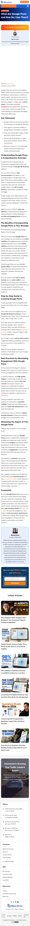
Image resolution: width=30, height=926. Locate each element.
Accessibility (26, 915)
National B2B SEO (8, 877)
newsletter (4, 395)
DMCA (20, 916)
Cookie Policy (3, 915)
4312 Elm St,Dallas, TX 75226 (9, 836)
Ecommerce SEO (7, 874)
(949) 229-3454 (24, 2)
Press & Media (7, 857)
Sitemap (22, 909)
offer (10, 501)
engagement (14, 146)
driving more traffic (10, 479)
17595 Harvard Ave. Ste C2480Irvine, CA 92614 (13, 810)
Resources (6, 896)
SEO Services (6, 871)
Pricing (5, 891)
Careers (16, 909)
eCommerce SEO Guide (9, 893)
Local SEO (5, 880)
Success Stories (7, 854)
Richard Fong (10, 83)
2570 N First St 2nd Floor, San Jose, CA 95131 (12, 823)
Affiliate (15, 916)
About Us (5, 852)
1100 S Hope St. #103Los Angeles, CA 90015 (11, 816)
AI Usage (9, 916)
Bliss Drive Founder (8, 849)
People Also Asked (5, 10)
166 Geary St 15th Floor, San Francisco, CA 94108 (12, 829)
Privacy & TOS (10, 909)
